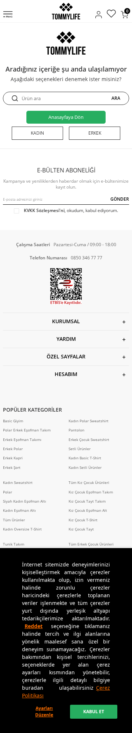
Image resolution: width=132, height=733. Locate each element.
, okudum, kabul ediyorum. (71, 211)
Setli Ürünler (80, 448)
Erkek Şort (12, 467)
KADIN (37, 133)
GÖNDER (119, 199)
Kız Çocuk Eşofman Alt (88, 510)
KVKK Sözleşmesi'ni (44, 210)
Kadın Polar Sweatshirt (89, 421)
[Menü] (8, 15)
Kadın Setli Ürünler (85, 467)
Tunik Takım (13, 544)
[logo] (65, 11)
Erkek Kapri (13, 458)
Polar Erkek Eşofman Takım (27, 430)
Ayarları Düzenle (44, 711)
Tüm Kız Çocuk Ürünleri (89, 482)
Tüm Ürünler (14, 520)
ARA (115, 98)
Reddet (34, 626)
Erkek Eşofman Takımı (22, 439)
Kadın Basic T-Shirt (85, 458)
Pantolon (76, 430)
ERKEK (94, 133)
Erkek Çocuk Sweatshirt (89, 439)
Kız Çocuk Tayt (81, 529)
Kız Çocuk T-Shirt (83, 520)
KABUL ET (93, 711)
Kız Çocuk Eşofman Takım (91, 492)
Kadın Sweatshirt (18, 482)
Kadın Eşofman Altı (19, 510)
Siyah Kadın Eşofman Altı (24, 501)
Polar (7, 492)
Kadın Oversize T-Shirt (22, 529)
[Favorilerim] (111, 14)
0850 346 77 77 (86, 258)
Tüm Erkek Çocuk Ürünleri (91, 544)
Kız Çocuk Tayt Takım (87, 501)
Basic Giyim (13, 421)
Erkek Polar (13, 448)
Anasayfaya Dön (66, 117)
